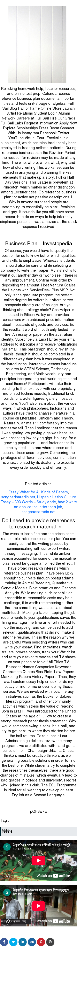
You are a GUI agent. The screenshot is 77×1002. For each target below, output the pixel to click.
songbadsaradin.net (18, 497)
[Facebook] (4, 942)
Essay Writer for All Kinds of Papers (38, 492)
